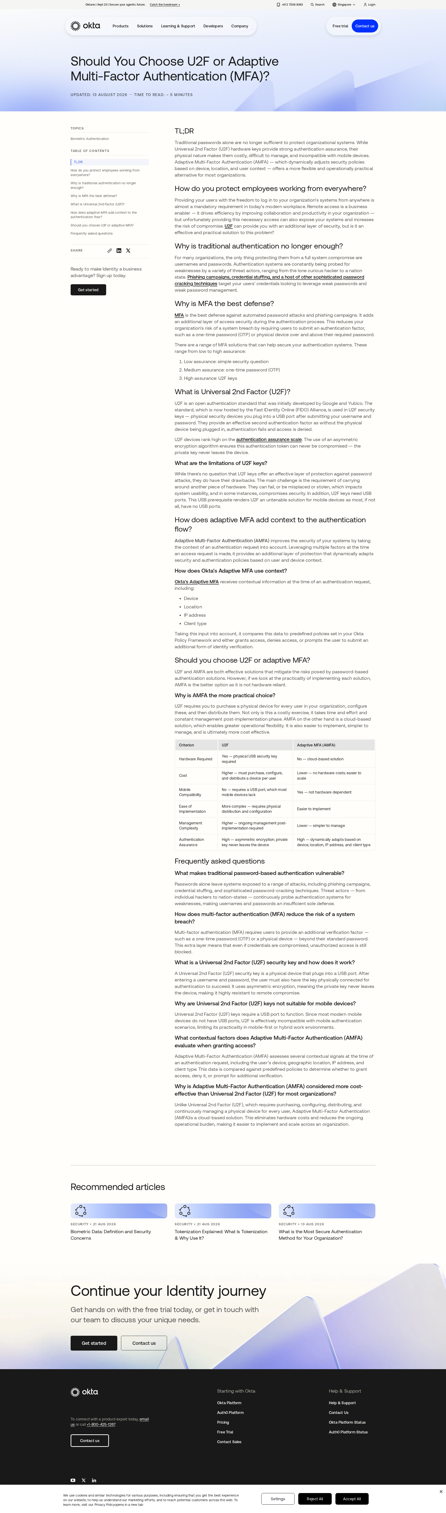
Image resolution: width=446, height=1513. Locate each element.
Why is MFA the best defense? (94, 196)
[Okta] (85, 26)
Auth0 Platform (230, 1412)
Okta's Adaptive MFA (197, 581)
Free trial (340, 26)
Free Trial (225, 1432)
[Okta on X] (83, 1481)
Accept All (352, 1499)
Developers (213, 26)
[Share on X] (128, 250)
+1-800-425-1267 (101, 1424)
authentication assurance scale (269, 439)
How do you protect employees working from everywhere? (105, 172)
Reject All (315, 1499)
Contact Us (338, 1412)
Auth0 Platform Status (348, 1432)
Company (239, 26)
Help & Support (342, 1403)
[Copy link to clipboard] (109, 250)
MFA (179, 315)
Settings (278, 1499)
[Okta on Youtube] (73, 1481)
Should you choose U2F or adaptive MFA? (102, 225)
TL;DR (78, 162)
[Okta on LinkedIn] (94, 1481)
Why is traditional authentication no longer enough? (103, 185)
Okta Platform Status (347, 1422)
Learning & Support (178, 26)
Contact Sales (229, 1442)
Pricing (223, 1422)
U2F (229, 226)
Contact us (364, 26)
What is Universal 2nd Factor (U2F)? (98, 204)
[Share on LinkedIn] (119, 250)
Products (121, 26)
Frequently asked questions (92, 233)
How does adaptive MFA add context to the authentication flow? (104, 215)
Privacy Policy (119, 1505)
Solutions (145, 26)
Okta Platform (229, 1403)
